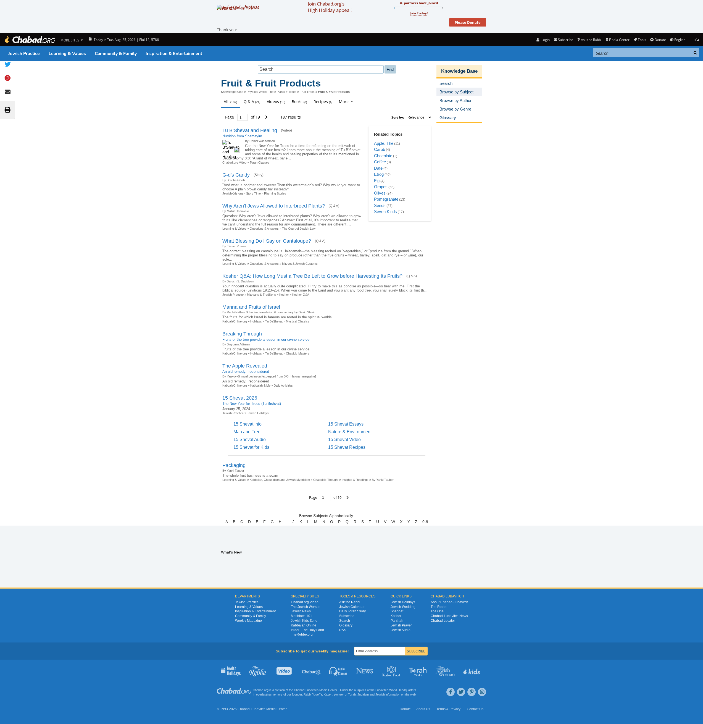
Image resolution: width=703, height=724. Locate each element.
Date (378, 168)
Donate (660, 39)
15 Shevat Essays (346, 424)
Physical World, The (260, 91)
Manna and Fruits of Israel (251, 307)
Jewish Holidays (258, 413)
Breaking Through (242, 334)
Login (545, 39)
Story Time (253, 193)
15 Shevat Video (344, 439)
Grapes (381, 186)
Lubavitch (312, 690)
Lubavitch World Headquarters (395, 690)
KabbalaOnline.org (234, 321)
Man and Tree (246, 431)
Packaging (234, 465)
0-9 (425, 522)
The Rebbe (439, 607)
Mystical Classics (297, 321)
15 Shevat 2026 (239, 398)
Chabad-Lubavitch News (449, 616)
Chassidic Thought (325, 479)
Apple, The (383, 143)
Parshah (397, 621)
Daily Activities (283, 385)
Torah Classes (259, 162)
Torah (352, 694)
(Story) (259, 175)
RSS (342, 630)
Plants (281, 91)
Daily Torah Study (352, 611)
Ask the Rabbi (591, 39)
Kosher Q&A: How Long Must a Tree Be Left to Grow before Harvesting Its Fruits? (312, 276)
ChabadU (311, 671)
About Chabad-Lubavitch (449, 602)
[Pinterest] (471, 692)
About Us (423, 709)
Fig (377, 180)
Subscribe (346, 616)
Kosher (284, 294)
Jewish (380, 694)
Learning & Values (67, 54)
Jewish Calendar (352, 607)
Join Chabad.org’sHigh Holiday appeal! (330, 7)
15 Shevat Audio (249, 439)
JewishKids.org (232, 193)
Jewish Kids (472, 671)
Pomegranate (386, 199)
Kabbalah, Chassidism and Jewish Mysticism (280, 479)
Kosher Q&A (300, 294)
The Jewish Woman (305, 607)
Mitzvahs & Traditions (261, 294)
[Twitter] (461, 692)
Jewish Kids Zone (304, 621)
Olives (380, 193)
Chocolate (383, 155)
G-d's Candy (236, 175)
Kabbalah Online (303, 625)
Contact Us (475, 709)
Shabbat (397, 611)
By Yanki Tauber (383, 479)
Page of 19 (243, 117)
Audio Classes (338, 671)
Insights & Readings (355, 479)
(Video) (286, 130)
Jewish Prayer (401, 625)
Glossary (345, 625)
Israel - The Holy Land (307, 630)
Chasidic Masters (297, 353)
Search (344, 621)
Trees (292, 91)
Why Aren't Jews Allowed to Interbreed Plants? (273, 206)
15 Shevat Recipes (346, 447)
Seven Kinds (385, 211)
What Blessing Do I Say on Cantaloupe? (266, 241)
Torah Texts (419, 671)
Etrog (379, 174)
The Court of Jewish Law (298, 228)
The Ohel (437, 611)
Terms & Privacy (448, 709)
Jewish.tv (285, 671)
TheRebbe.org (302, 634)
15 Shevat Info (247, 424)
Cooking (392, 671)
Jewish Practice (24, 54)
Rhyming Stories (275, 193)
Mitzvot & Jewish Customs (300, 263)
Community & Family (116, 54)
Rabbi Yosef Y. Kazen (318, 694)
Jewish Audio (400, 630)
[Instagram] (482, 692)
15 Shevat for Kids (251, 447)
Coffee (380, 161)
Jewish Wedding (403, 607)
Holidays (256, 321)
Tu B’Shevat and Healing (249, 130)
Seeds (380, 205)
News (365, 671)
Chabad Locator (443, 621)
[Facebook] (450, 692)
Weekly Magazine (248, 621)
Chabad (299, 690)
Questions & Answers (264, 228)
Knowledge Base (232, 91)
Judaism (363, 694)
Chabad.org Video (234, 162)
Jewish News (301, 611)
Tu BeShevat (274, 321)
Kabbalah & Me (260, 385)
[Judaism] (29, 39)
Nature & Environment (350, 431)
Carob (379, 149)
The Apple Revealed (244, 366)
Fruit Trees (307, 91)
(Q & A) (334, 206)
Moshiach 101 (301, 616)
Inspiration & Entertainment (174, 54)
